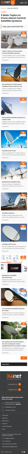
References (5, 421)
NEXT (24, 358)
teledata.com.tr (12, 390)
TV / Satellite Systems (8, 438)
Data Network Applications (9, 447)
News (3, 429)
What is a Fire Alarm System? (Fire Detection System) (11, 434)
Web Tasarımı (23, 452)
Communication (7, 426)
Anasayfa (3, 8)
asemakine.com (13, 384)
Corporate (5, 415)
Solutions (4, 418)
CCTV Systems (6, 441)
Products (4, 423)
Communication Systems (9, 444)
